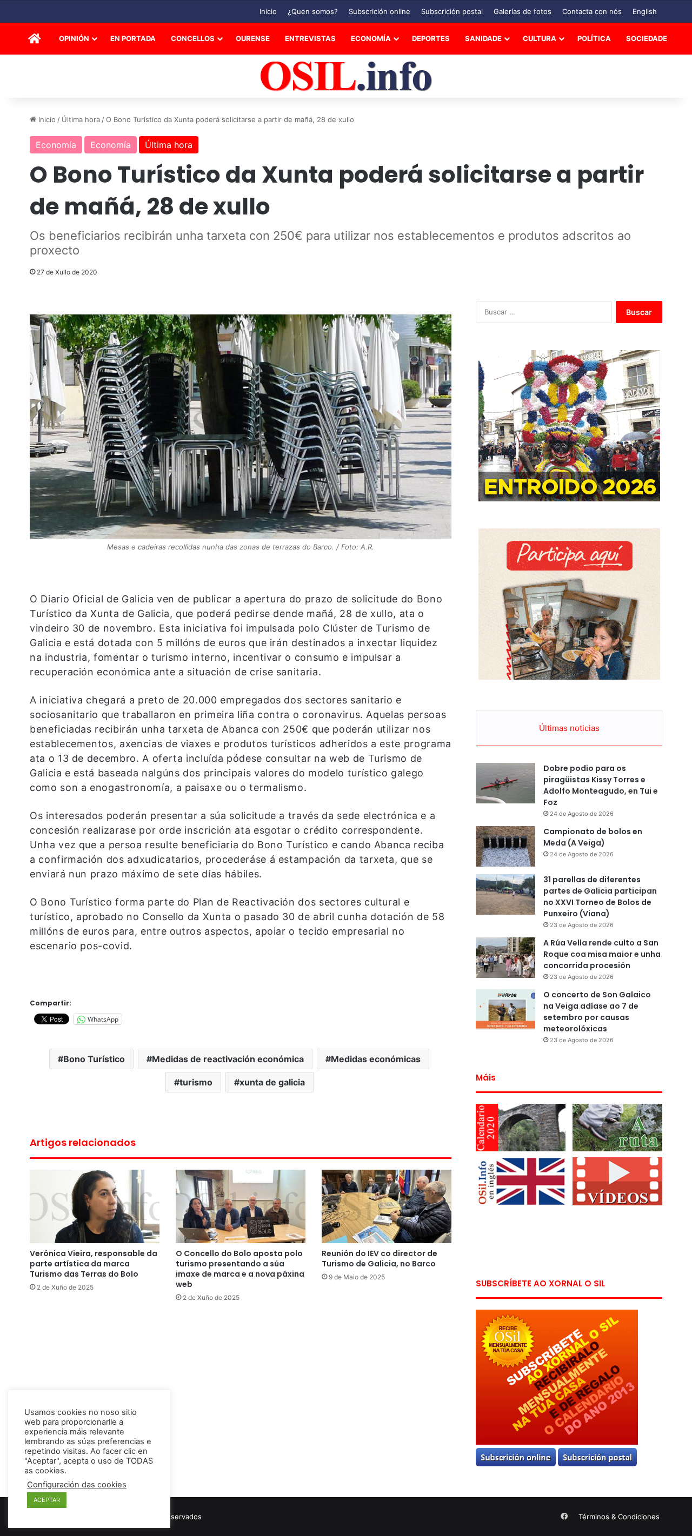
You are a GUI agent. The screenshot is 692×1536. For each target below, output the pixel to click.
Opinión (74, 38)
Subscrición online (379, 11)
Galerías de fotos (522, 11)
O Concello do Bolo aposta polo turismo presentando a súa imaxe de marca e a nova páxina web (240, 1269)
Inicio (268, 11)
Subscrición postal (452, 11)
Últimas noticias (569, 728)
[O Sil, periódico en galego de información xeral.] (346, 76)
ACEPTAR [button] (47, 1500)
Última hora (81, 119)
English (645, 11)
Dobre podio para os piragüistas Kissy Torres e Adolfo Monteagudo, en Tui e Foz (600, 785)
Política (594, 38)
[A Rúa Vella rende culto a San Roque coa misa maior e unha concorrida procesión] (505, 957)
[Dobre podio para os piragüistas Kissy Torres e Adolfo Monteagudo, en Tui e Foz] (505, 783)
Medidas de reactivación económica (228, 1059)
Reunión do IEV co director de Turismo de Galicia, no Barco (379, 1258)
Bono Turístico (94, 1059)
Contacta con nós (592, 11)
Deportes (431, 38)
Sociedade (646, 38)
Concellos (193, 38)
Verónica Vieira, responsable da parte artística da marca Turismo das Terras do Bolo (93, 1263)
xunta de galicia (272, 1082)
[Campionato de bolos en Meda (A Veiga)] (505, 846)
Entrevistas (310, 38)
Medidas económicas (376, 1059)
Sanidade (483, 38)
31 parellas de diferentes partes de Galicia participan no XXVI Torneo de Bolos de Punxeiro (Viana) (600, 896)
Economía (371, 38)
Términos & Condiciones (619, 1516)
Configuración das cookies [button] (77, 1485)
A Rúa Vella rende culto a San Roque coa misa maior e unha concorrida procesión (602, 954)
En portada (133, 38)
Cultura (539, 38)
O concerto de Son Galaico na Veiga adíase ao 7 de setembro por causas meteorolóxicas (597, 1011)
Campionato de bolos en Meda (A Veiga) (592, 837)
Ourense (253, 38)
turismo (195, 1082)
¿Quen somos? (313, 11)
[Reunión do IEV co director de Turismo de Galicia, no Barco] (386, 1206)
